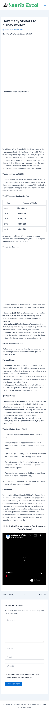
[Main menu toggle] (45, 4)
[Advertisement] (24, 63)
